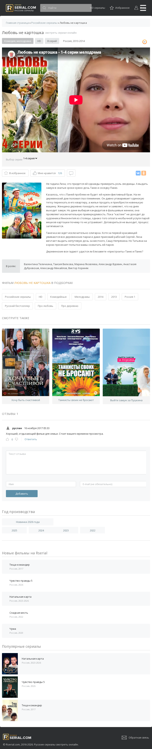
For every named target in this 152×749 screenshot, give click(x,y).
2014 (100, 297)
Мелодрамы (82, 297)
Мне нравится (50, 173)
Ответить (31, 439)
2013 (114, 297)
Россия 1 (130, 297)
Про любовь (45, 306)
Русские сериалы (21, 8)
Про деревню (69, 306)
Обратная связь (139, 737)
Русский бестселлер (17, 306)
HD (40, 297)
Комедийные (58, 297)
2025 (14, 530)
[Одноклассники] (143, 173)
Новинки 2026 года (28, 522)
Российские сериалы (18, 297)
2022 (92, 530)
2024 (41, 530)
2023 (66, 530)
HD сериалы (97, 7)
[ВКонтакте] (138, 173)
